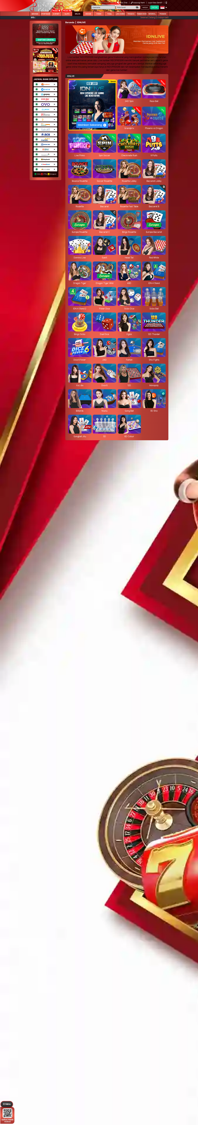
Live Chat (123, 2)
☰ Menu (7, 1104)
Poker (99, 14)
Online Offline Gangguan (46, 174)
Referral (152, 14)
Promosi (163, 14)
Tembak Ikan (142, 14)
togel (109, 14)
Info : (33, 17)
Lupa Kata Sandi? (155, 2)
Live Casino (120, 14)
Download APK (107, 2)
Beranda (35, 14)
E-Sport (56, 14)
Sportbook (45, 14)
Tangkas (130, 14)
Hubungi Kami (139, 2)
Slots (67, 14)
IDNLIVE (77, 14)
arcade (88, 14)
